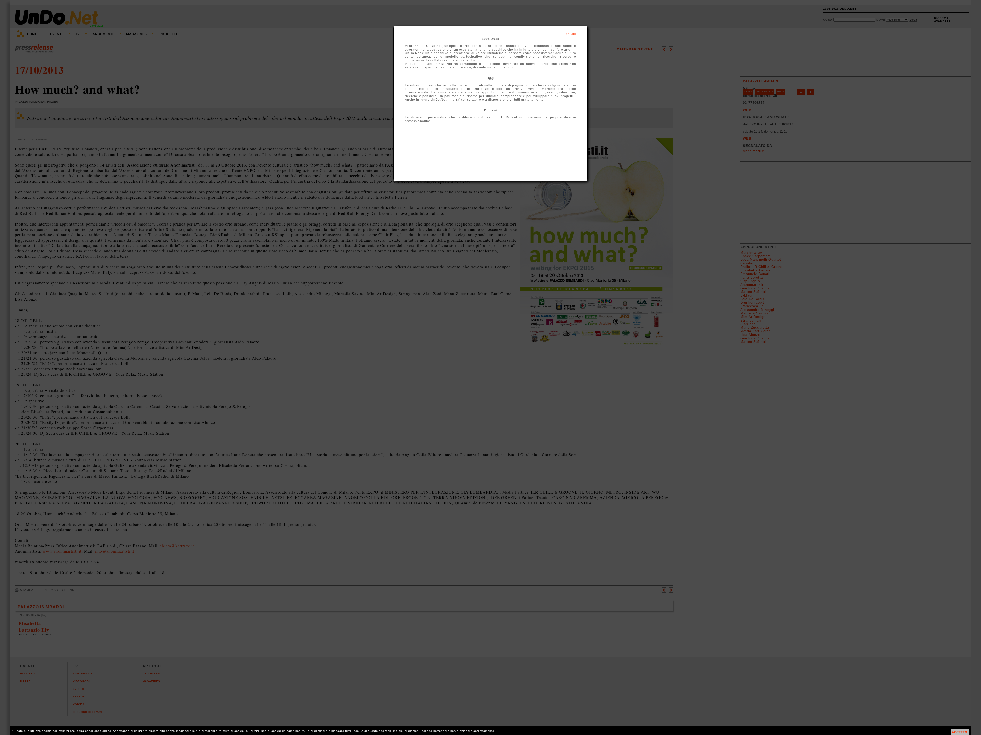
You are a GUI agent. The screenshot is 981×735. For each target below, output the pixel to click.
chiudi (571, 34)
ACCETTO (959, 732)
